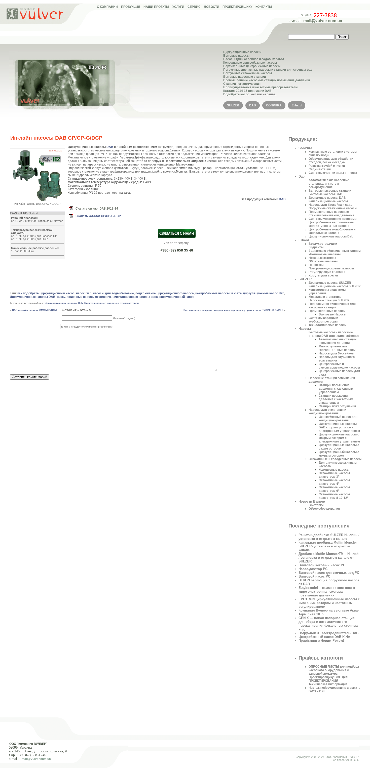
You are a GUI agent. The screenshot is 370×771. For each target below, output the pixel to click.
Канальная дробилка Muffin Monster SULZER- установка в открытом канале (328, 546)
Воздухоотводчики (323, 244)
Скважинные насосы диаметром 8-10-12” (334, 496)
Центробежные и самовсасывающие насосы (339, 365)
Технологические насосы (327, 325)
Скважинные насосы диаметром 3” (334, 474)
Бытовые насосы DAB (325, 194)
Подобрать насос (236, 94)
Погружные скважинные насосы (333, 208)
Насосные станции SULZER (329, 300)
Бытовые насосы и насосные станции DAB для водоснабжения (334, 334)
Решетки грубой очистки (327, 166)
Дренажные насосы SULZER (330, 283)
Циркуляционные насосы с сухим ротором (111, 303)
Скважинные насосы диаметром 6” (334, 489)
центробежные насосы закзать (218, 293)
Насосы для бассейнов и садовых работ (253, 59)
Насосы (305, 329)
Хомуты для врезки (323, 275)
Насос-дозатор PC (313, 569)
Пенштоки (316, 265)
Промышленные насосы (327, 311)
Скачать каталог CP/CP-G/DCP (98, 216)
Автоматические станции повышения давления (337, 341)
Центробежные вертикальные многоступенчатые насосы (331, 224)
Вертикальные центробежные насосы (251, 66)
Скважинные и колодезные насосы (335, 459)
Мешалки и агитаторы (325, 297)
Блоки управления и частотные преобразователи (260, 87)
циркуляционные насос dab (263, 293)
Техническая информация (328, 684)
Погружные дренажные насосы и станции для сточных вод (267, 69)
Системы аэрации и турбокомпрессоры (323, 319)
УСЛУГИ (178, 7)
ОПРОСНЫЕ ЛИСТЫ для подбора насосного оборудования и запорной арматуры (334, 670)
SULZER (233, 105)
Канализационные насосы (328, 201)
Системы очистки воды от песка (333, 173)
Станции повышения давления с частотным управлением (336, 399)
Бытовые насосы (236, 55)
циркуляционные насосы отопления (84, 297)
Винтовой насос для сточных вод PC (329, 573)
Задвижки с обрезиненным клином (335, 251)
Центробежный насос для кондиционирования (338, 418)
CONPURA (274, 105)
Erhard (297, 105)
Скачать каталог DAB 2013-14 (97, 208)
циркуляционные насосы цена (135, 297)
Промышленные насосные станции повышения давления (266, 80)
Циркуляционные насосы (242, 52)
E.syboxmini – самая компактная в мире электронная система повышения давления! (327, 591)
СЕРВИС (194, 7)
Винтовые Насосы (332, 314)
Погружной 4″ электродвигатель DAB (328, 633)
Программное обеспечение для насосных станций (332, 305)
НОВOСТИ (211, 7)
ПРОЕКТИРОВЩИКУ (237, 7)
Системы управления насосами (332, 219)
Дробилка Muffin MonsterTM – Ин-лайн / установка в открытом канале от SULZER (329, 557)
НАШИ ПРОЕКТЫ (156, 7)
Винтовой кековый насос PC (322, 565)
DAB (252, 105)
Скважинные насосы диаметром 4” (334, 481)
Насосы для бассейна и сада (330, 205)
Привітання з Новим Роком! (321, 640)
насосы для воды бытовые (113, 293)
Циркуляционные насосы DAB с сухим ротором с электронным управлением (339, 427)
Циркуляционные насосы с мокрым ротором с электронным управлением (339, 438)
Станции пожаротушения (242, 84)
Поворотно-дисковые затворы (331, 268)
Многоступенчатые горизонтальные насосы (337, 348)
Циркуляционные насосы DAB (32, 297)
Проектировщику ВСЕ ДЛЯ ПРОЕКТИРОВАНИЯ (328, 678)
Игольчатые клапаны (325, 254)
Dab (302, 176)
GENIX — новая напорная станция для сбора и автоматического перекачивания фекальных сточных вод (328, 623)
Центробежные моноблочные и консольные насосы (332, 231)
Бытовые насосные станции (244, 76)
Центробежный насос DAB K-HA (324, 637)
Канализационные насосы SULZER (335, 286)
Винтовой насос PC (314, 576)
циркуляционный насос (176, 297)
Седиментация (320, 169)
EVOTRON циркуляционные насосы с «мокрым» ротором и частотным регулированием (329, 602)
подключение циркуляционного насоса (164, 293)
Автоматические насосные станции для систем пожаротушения (329, 183)
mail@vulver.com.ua (36, 759)
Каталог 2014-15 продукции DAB (247, 91)
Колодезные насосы (334, 469)
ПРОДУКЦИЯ (130, 7)
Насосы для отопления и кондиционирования (327, 411)
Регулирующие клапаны (327, 272)
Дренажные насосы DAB (327, 197)
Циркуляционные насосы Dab (64, 303)
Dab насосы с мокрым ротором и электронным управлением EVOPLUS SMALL (233, 310)
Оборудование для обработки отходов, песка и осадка (331, 160)
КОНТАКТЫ (263, 7)
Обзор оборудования (324, 508)
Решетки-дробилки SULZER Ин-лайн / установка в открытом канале (329, 537)
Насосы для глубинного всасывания (337, 358)
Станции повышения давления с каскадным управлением (336, 388)
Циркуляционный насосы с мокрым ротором (339, 453)
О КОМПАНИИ (107, 7)
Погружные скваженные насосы (247, 73)
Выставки (316, 505)
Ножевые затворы (322, 258)
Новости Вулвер (312, 501)
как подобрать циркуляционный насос (46, 293)
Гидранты (316, 247)
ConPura (305, 148)
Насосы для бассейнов (336, 353)
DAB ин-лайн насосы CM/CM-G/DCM (34, 310)
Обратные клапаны (323, 261)
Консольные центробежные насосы (250, 62)
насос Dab (83, 293)
